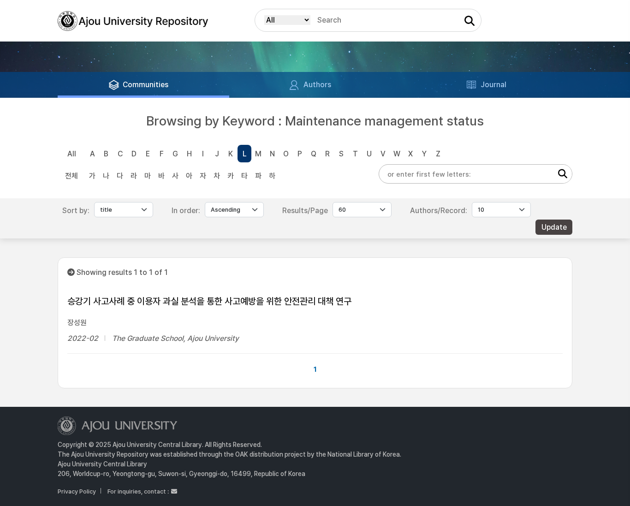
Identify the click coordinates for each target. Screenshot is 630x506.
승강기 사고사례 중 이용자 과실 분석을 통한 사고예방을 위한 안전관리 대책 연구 (209, 301)
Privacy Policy (77, 491)
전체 (71, 176)
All (71, 153)
